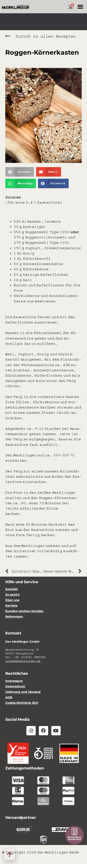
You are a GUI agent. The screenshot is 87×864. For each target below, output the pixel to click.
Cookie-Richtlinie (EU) (21, 703)
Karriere (11, 605)
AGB (8, 697)
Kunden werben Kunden (24, 611)
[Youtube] (56, 730)
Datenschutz (15, 686)
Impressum (14, 681)
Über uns (12, 600)
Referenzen (14, 616)
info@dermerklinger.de (22, 661)
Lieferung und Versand (23, 692)
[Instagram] (31, 730)
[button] (80, 6)
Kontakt (11, 589)
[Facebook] (43, 730)
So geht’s (12, 594)
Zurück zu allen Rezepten (45, 36)
